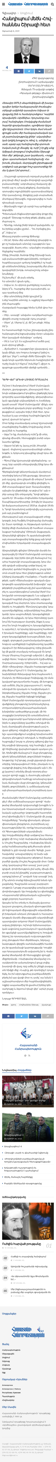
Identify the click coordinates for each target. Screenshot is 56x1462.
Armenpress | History (11, 1389)
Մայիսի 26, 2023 (14, 1139)
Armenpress (7, 1385)
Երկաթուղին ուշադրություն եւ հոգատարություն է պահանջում (21, 1169)
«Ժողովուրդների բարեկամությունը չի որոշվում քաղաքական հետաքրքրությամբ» (27, 1160)
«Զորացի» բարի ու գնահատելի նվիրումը (26, 1152)
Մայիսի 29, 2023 (14, 1104)
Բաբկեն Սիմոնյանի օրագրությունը (23, 1183)
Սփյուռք (6, 1361)
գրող (13, 1005)
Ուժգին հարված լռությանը (21, 1244)
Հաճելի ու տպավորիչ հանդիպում (28, 1256)
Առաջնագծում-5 (14, 1134)
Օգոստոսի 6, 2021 (10, 31)
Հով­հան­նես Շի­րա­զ (28, 1005)
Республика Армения (11, 1393)
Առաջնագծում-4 (13, 1146)
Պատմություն (8, 1396)
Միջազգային (8, 1354)
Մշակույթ (6, 1369)
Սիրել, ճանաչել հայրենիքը (18, 1177)
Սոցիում (26, 13)
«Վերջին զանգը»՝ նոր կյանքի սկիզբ (25, 1100)
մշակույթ (46, 1005)
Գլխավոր (9, 13)
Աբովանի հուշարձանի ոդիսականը (29, 1266)
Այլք (3, 1373)
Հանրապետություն (11, 1350)
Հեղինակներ (8, 1400)
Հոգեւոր (6, 1365)
